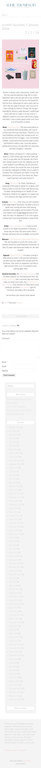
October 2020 (14, 530)
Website (5, 371)
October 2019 (14, 571)
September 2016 (15, 655)
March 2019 (13, 585)
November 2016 (15, 648)
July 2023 (12, 438)
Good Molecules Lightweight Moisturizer (24, 239)
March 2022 (13, 482)
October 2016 (14, 652)
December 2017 (15, 615)
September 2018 (15, 604)
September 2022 (15, 464)
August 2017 (13, 626)
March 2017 (13, 633)
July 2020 (12, 538)
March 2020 (13, 552)
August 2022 (13, 468)
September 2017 (15, 622)
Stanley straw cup (8, 279)
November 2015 (15, 692)
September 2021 (15, 504)
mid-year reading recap (15, 414)
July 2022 (12, 471)
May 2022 (13, 475)
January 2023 (14, 457)
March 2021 (13, 512)
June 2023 (13, 442)
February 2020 (14, 556)
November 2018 (15, 596)
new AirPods (24, 287)
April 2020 (13, 549)
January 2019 (14, 593)
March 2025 (13, 435)
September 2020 (15, 534)
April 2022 (13, 479)
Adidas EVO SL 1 (16, 255)
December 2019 (15, 563)
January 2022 (14, 490)
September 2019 (15, 574)
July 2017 (12, 630)
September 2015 (15, 699)
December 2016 (15, 644)
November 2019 (15, 567)
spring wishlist (21, 316)
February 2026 (14, 427)
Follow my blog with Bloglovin (16, 750)
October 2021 (14, 501)
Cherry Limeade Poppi (17, 226)
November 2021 (15, 497)
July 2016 (12, 663)
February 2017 (14, 637)
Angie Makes (27, 761)
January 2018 (14, 611)
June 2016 (13, 666)
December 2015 (15, 688)
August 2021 (13, 508)
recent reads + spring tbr (16, 407)
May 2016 (13, 670)
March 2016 (13, 677)
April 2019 (13, 582)
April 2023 (13, 446)
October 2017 (14, 619)
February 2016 (14, 681)
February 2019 (14, 589)
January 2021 (14, 519)
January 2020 (14, 560)
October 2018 (14, 600)
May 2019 (13, 578)
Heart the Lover (13, 127)
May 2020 (13, 545)
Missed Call (14, 183)
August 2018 (13, 608)
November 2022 (15, 460)
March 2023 (13, 449)
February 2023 (14, 453)
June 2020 (13, 541)
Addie (6, 303)
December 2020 (15, 523)
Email (4, 366)
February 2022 (14, 486)
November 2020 (15, 527)
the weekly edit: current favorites (19, 410)
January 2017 (14, 641)
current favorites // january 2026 (19, 399)
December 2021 (15, 493)
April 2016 (13, 674)
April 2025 (13, 431)
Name (5, 362)
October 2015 (14, 696)
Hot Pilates (13, 202)
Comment (6, 338)
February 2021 (14, 516)
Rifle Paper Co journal (27, 274)
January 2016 (14, 685)
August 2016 (13, 659)
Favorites (19, 303)
